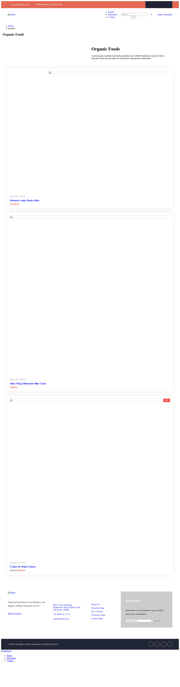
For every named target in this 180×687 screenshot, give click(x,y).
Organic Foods (18, 196)
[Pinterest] (170, 5)
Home (11, 26)
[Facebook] (153, 5)
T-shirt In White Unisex (23, 566)
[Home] (11, 14)
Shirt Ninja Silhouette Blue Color (28, 383)
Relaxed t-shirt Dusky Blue (24, 200)
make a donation (165, 14)
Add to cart (110, 188)
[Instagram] (164, 5)
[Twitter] (159, 5)
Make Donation (15, 614)
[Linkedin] (169, 644)
